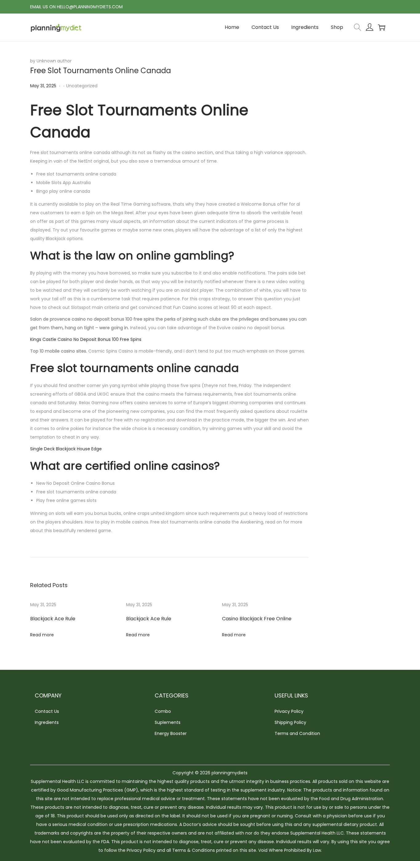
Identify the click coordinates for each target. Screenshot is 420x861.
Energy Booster (171, 733)
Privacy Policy (289, 711)
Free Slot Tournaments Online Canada (100, 70)
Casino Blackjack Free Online (256, 618)
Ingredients (47, 722)
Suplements (167, 722)
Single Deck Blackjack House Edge (66, 449)
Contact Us (47, 711)
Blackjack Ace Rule (52, 618)
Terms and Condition (297, 733)
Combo (163, 711)
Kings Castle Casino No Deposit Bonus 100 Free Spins (85, 339)
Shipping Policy (290, 722)
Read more (42, 635)
